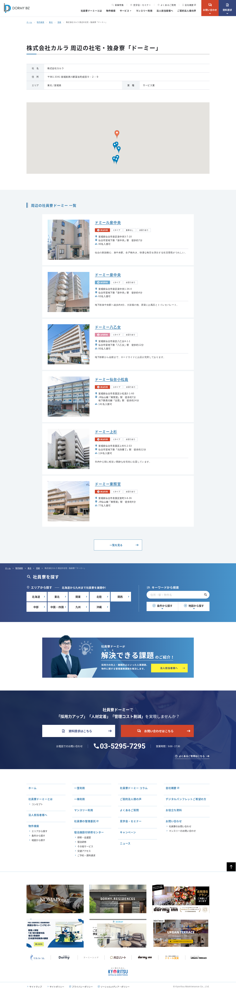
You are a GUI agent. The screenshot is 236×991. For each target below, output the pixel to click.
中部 (36, 607)
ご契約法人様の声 (186, 10)
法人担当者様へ (165, 10)
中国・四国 (57, 607)
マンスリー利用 (144, 10)
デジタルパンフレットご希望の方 (186, 799)
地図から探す (194, 606)
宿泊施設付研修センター (89, 832)
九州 (78, 607)
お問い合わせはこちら (155, 731)
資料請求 (227, 7)
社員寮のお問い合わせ (180, 826)
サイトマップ (35, 986)
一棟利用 (79, 799)
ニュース (125, 843)
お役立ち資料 (174, 810)
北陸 (99, 597)
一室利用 (79, 788)
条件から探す (162, 606)
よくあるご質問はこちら (192, 756)
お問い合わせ (210, 7)
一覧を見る (116, 545)
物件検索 (111, 10)
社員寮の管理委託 (85, 821)
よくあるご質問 (166, 5)
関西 (120, 597)
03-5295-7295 (122, 746)
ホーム (29, 22)
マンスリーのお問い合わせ (182, 830)
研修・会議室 (84, 837)
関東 (78, 597)
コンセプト (37, 804)
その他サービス (85, 846)
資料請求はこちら (76, 731)
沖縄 (99, 607)
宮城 (59, 22)
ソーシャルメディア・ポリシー (115, 986)
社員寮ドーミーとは (91, 10)
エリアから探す (39, 831)
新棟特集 (119, 5)
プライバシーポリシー (82, 986)
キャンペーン (128, 832)
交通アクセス (84, 850)
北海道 (36, 597)
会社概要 (189, 5)
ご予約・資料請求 (86, 855)
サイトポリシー (57, 986)
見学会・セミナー (140, 5)
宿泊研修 (81, 841)
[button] (115, 146)
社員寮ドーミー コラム (134, 788)
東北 (51, 22)
